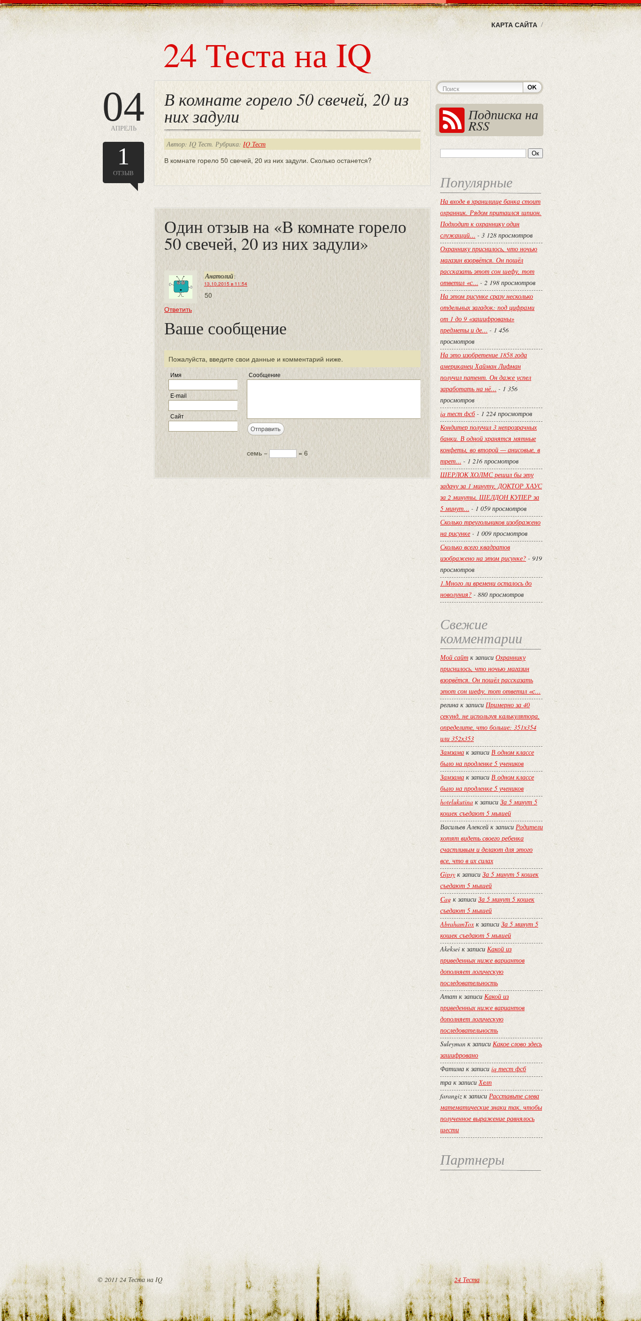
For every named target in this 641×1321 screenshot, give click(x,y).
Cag (445, 899)
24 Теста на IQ (267, 54)
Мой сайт (454, 657)
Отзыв (123, 160)
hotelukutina (456, 801)
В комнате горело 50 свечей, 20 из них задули (286, 107)
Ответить (178, 309)
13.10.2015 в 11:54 (225, 283)
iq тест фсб (457, 413)
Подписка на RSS (503, 119)
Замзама (452, 752)
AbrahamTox (457, 923)
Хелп (485, 1082)
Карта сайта (514, 24)
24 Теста (467, 1279)
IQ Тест (254, 143)
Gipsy (447, 874)
